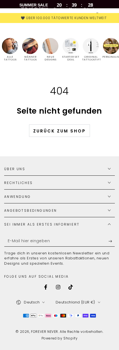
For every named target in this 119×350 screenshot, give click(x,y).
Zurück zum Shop (59, 131)
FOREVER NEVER (44, 331)
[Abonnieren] (111, 241)
